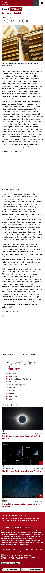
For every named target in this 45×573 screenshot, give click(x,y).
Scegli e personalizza (10, 563)
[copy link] (4, 21)
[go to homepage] (5, 3)
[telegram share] (13, 21)
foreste (11, 393)
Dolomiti (12, 390)
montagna (13, 396)
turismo (12, 388)
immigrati (12, 373)
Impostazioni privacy (22, 527)
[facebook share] (18, 21)
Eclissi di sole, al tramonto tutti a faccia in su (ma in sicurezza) (21, 437)
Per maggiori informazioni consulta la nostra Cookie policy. (22, 550)
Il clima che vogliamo (17, 385)
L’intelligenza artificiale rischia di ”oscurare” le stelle (21, 471)
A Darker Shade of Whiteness (20, 379)
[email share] (27, 21)
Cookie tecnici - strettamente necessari (17, 555)
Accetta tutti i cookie (11, 570)
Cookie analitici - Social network (15, 559)
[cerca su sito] (36, 3)
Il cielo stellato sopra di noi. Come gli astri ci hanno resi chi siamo (21, 504)
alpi (10, 399)
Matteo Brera (14, 382)
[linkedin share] (22, 21)
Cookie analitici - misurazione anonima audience (21, 557)
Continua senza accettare (32, 570)
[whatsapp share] (8, 21)
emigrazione (14, 376)
